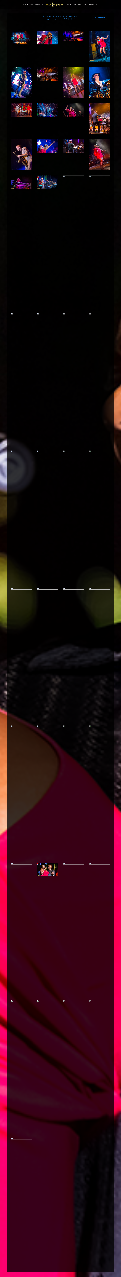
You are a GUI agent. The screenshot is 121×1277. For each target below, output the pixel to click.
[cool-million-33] (21, 727)
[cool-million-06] (47, 80)
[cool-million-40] (99, 864)
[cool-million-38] (47, 876)
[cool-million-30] (47, 589)
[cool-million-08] (99, 97)
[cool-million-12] (99, 133)
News (24, 4)
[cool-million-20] (99, 177)
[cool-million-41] (21, 1001)
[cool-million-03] (73, 41)
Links (68, 4)
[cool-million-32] (99, 589)
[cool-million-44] (99, 1001)
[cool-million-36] (99, 727)
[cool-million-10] (47, 116)
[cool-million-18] (47, 189)
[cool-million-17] (21, 189)
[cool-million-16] (99, 169)
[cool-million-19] (73, 177)
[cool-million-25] (21, 452)
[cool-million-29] (21, 589)
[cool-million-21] (21, 314)
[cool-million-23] (73, 314)
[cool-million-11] (73, 116)
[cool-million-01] (21, 44)
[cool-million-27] (73, 452)
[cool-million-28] (99, 452)
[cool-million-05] (21, 97)
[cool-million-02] (47, 44)
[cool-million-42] (47, 1001)
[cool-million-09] (21, 116)
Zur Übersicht (99, 17)
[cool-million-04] (99, 61)
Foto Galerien (39, 4)
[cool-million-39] (73, 864)
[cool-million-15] (73, 152)
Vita (31, 4)
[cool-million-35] (73, 727)
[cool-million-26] (47, 452)
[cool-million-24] (99, 314)
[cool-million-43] (73, 1001)
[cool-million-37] (21, 864)
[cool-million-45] (21, 1139)
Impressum (77, 4)
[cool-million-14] (47, 152)
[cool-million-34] (47, 727)
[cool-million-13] (21, 169)
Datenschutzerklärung (91, 4)
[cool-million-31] (73, 589)
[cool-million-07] (73, 97)
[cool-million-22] (47, 314)
